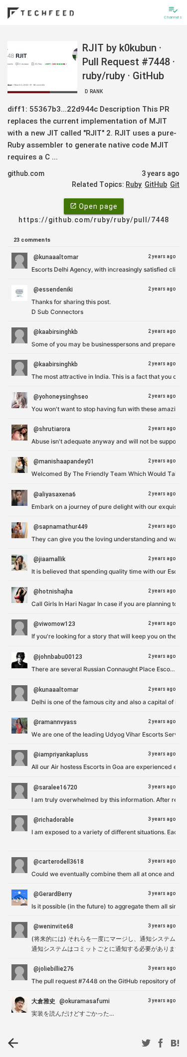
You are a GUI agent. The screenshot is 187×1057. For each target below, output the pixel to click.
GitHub (156, 184)
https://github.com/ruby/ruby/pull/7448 (93, 220)
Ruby (134, 184)
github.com (25, 173)
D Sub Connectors (57, 311)
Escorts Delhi (50, 269)
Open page (94, 206)
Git (175, 184)
